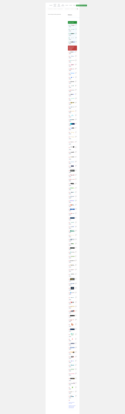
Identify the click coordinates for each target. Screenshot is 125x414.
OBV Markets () (75, 260)
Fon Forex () (75, 217)
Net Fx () (75, 391)
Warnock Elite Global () (75, 89)
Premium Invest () (75, 136)
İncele (70, 26)
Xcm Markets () (75, 106)
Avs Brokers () (75, 127)
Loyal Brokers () (75, 131)
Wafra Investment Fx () (75, 165)
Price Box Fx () (75, 251)
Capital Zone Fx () (75, 356)
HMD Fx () (75, 347)
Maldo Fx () (75, 119)
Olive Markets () (75, 204)
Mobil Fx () (75, 151)
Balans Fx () (75, 68)
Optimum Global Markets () (75, 72)
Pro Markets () (75, 110)
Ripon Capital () (75, 264)
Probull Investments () (75, 243)
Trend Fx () (75, 222)
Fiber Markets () (75, 55)
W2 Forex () (75, 81)
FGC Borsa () (75, 230)
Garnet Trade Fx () (75, 141)
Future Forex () (75, 292)
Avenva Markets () (75, 273)
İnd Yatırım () (75, 360)
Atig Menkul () (75, 208)
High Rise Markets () (75, 287)
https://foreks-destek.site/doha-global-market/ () (75, 306)
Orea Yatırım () (75, 183)
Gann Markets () (75, 102)
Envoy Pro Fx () (75, 315)
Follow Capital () (75, 283)
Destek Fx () (75, 178)
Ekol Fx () (75, 93)
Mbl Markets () (75, 328)
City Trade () (75, 395)
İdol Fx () (75, 64)
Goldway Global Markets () (75, 196)
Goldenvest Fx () (75, 234)
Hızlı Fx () (75, 191)
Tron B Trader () (75, 382)
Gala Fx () (75, 174)
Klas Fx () (75, 226)
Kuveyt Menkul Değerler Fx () (75, 156)
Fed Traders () (75, 123)
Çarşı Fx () (75, 170)
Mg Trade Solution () (75, 338)
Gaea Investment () (75, 187)
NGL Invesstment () (75, 373)
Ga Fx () (75, 364)
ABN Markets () (75, 319)
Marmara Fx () (75, 161)
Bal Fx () (75, 85)
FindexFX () (75, 247)
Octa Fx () (75, 51)
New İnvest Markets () (75, 278)
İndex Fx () (75, 269)
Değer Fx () (75, 98)
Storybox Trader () (75, 351)
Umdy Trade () (75, 310)
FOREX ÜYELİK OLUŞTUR (82, 5)
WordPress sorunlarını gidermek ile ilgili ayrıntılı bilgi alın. (72, 406)
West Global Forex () (75, 200)
